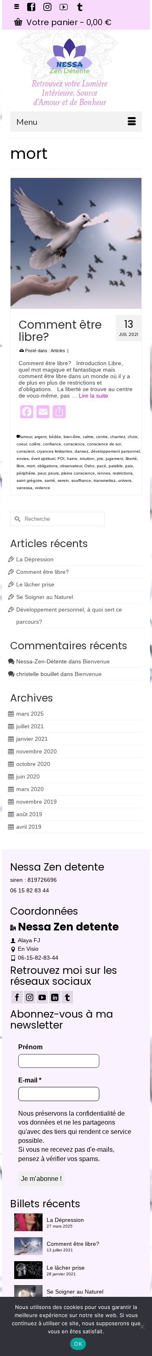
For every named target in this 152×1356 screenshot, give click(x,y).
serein (63, 480)
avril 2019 (28, 826)
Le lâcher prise (35, 584)
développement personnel (115, 451)
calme (88, 436)
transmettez (105, 480)
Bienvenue (96, 661)
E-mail (29, 1080)
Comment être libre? (42, 572)
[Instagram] (29, 997)
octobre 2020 (33, 764)
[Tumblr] (67, 997)
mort (31, 466)
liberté (131, 458)
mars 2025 (30, 713)
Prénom (30, 1047)
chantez (117, 436)
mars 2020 (30, 789)
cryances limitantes (54, 451)
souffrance (81, 480)
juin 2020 (28, 776)
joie (100, 458)
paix (129, 466)
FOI (61, 458)
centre (102, 436)
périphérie (26, 473)
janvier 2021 (32, 739)
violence (42, 488)
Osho (89, 466)
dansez (81, 451)
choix (132, 436)
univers (124, 480)
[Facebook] (17, 997)
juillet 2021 (30, 726)
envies (23, 458)
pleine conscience (78, 473)
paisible (116, 466)
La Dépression (35, 559)
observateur (71, 466)
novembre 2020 (36, 751)
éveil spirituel (43, 458)
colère (35, 444)
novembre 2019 (36, 801)
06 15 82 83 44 (29, 890)
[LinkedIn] (54, 997)
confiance (52, 444)
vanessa (24, 488)
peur (42, 473)
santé (50, 480)
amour (26, 436)
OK (78, 1344)
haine (72, 458)
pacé (101, 466)
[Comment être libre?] (76, 243)
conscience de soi (104, 444)
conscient (25, 451)
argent (40, 436)
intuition (87, 458)
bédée (55, 436)
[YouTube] (42, 997)
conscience (74, 444)
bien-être (72, 436)
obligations (47, 466)
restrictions (123, 473)
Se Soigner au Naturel (44, 597)
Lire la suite (93, 395)
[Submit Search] (16, 519)
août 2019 (29, 814)
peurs (53, 473)
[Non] (142, 1326)
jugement (114, 458)
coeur (22, 444)
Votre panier (67, 22)
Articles (58, 350)
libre (20, 466)
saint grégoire (29, 480)
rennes (103, 473)
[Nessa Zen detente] (69, 56)
